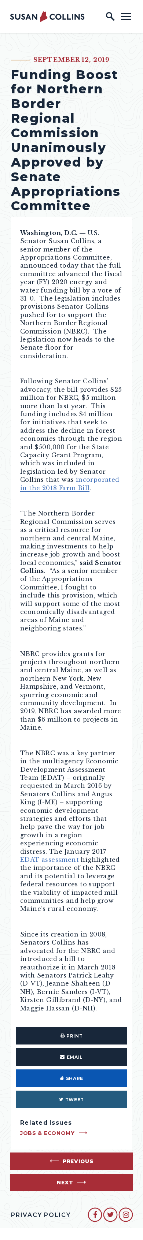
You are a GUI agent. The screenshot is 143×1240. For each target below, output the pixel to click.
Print (74, 1036)
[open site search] (110, 16)
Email (75, 1057)
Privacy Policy (41, 1214)
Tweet (74, 1099)
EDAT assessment (49, 859)
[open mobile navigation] (126, 16)
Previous (78, 1161)
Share (74, 1078)
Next (65, 1182)
